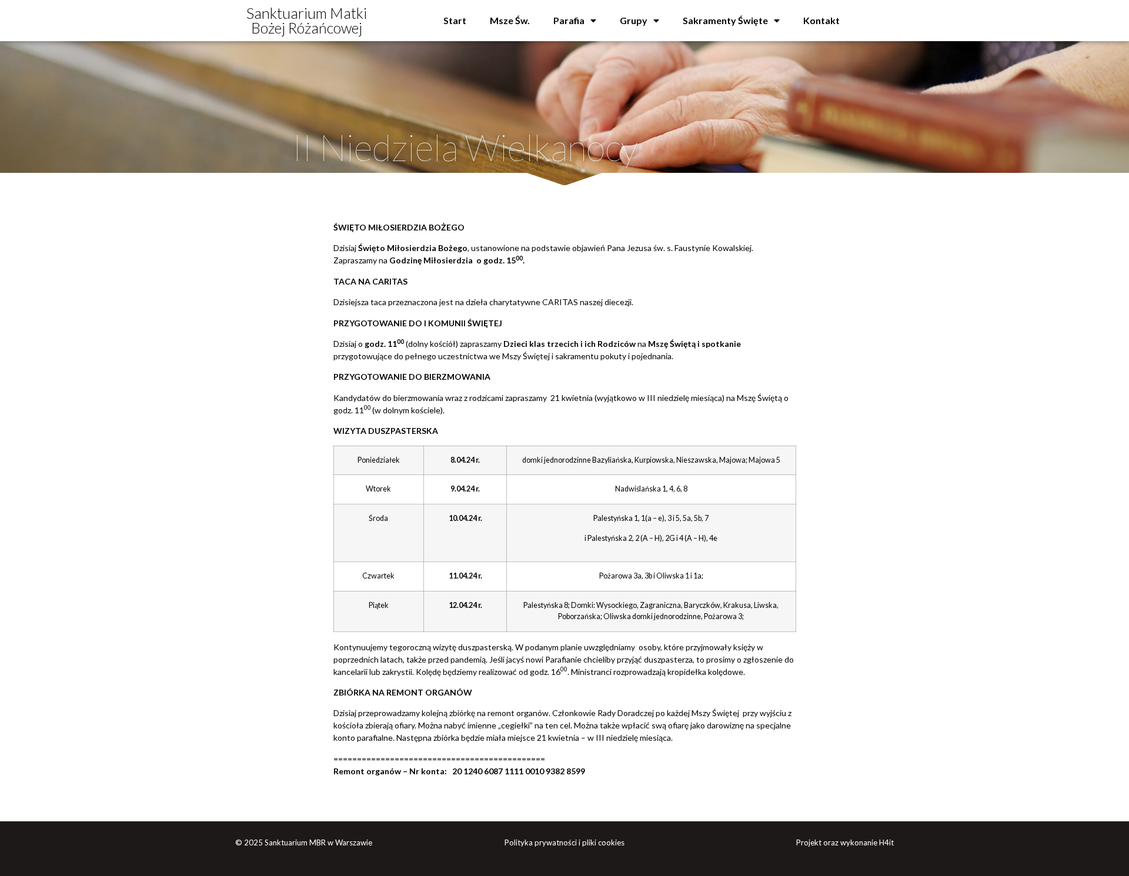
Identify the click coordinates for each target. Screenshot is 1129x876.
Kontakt (821, 20)
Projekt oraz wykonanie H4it (845, 842)
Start (454, 20)
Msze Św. (510, 20)
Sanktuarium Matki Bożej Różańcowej (306, 20)
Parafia (568, 20)
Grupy (633, 20)
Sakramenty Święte (725, 20)
